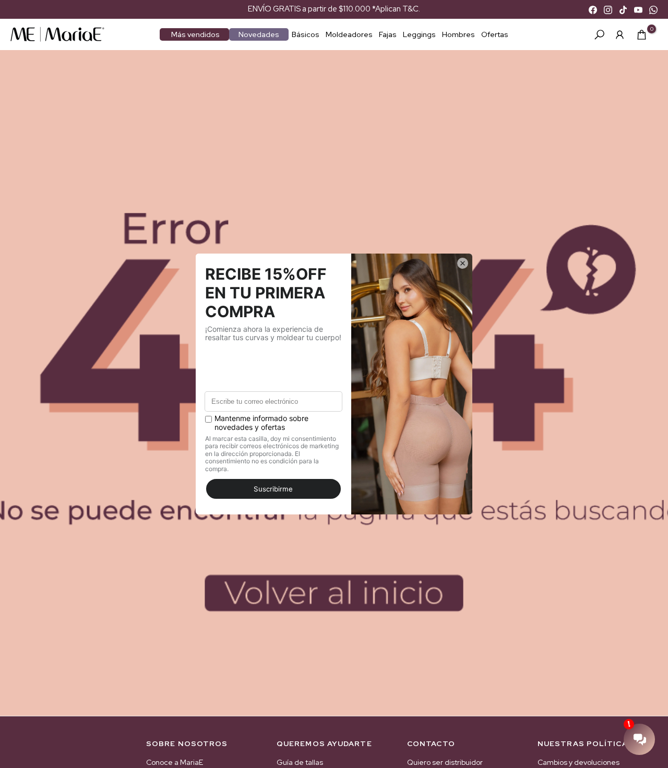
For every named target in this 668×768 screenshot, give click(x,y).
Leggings (419, 34)
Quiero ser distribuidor (445, 762)
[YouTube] (638, 9)
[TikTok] (623, 9)
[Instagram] (608, 9)
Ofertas (494, 34)
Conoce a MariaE (174, 762)
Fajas (388, 34)
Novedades (258, 34)
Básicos (305, 34)
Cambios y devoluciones (578, 762)
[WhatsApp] (653, 9)
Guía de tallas (300, 762)
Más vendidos (195, 34)
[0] (642, 35)
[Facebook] (593, 9)
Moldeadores (349, 34)
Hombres (458, 34)
